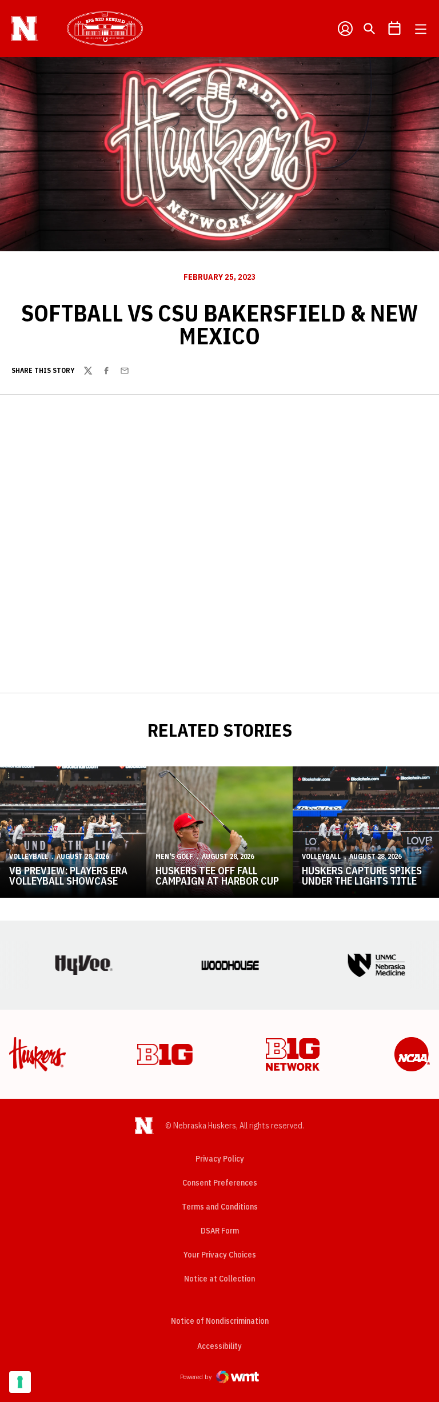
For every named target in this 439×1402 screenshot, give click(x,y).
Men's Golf (174, 856)
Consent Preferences (219, 1183)
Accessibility (219, 1345)
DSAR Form (220, 1231)
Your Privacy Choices (219, 1255)
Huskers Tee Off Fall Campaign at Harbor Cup (217, 875)
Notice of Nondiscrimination (220, 1321)
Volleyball (28, 856)
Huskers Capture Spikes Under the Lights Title (362, 875)
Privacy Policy (219, 1159)
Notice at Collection (219, 1279)
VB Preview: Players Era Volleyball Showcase (68, 875)
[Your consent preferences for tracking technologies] (20, 1382)
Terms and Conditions (220, 1207)
